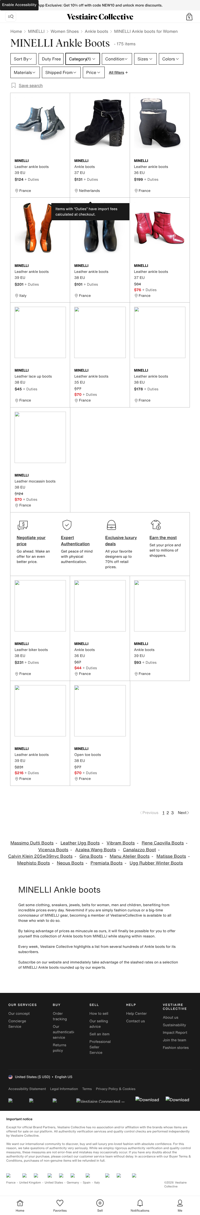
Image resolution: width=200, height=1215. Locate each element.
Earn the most (163, 537)
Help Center (136, 1013)
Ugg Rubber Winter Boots (156, 863)
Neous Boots (70, 863)
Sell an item (100, 1034)
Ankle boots (96, 31)
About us (170, 1017)
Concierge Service (17, 1023)
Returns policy (59, 1047)
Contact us (135, 1021)
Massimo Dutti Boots (32, 843)
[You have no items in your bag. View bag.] (189, 16)
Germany (73, 1183)
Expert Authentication (75, 540)
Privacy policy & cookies (115, 1088)
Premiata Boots (107, 863)
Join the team (174, 1040)
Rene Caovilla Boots (163, 843)
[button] (189, 16)
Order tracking (60, 1016)
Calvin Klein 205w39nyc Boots (40, 856)
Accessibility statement (27, 1088)
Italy (97, 1183)
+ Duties (31, 179)
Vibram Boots (121, 843)
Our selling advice (99, 1023)
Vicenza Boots (53, 850)
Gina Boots (91, 856)
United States (54, 1183)
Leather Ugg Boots (79, 843)
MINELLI (36, 31)
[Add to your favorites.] (63, 161)
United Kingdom (30, 1183)
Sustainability (174, 1025)
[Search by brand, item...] (10, 17)
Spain (87, 1183)
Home (16, 31)
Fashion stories (176, 1047)
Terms (87, 1088)
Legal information (64, 1088)
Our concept (19, 1013)
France (11, 1183)
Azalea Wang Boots (95, 850)
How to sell (99, 1013)
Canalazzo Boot (139, 850)
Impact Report (175, 1032)
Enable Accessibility (19, 5)
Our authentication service (65, 1032)
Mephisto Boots (33, 863)
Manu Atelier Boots (129, 856)
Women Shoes (65, 31)
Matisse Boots (171, 856)
